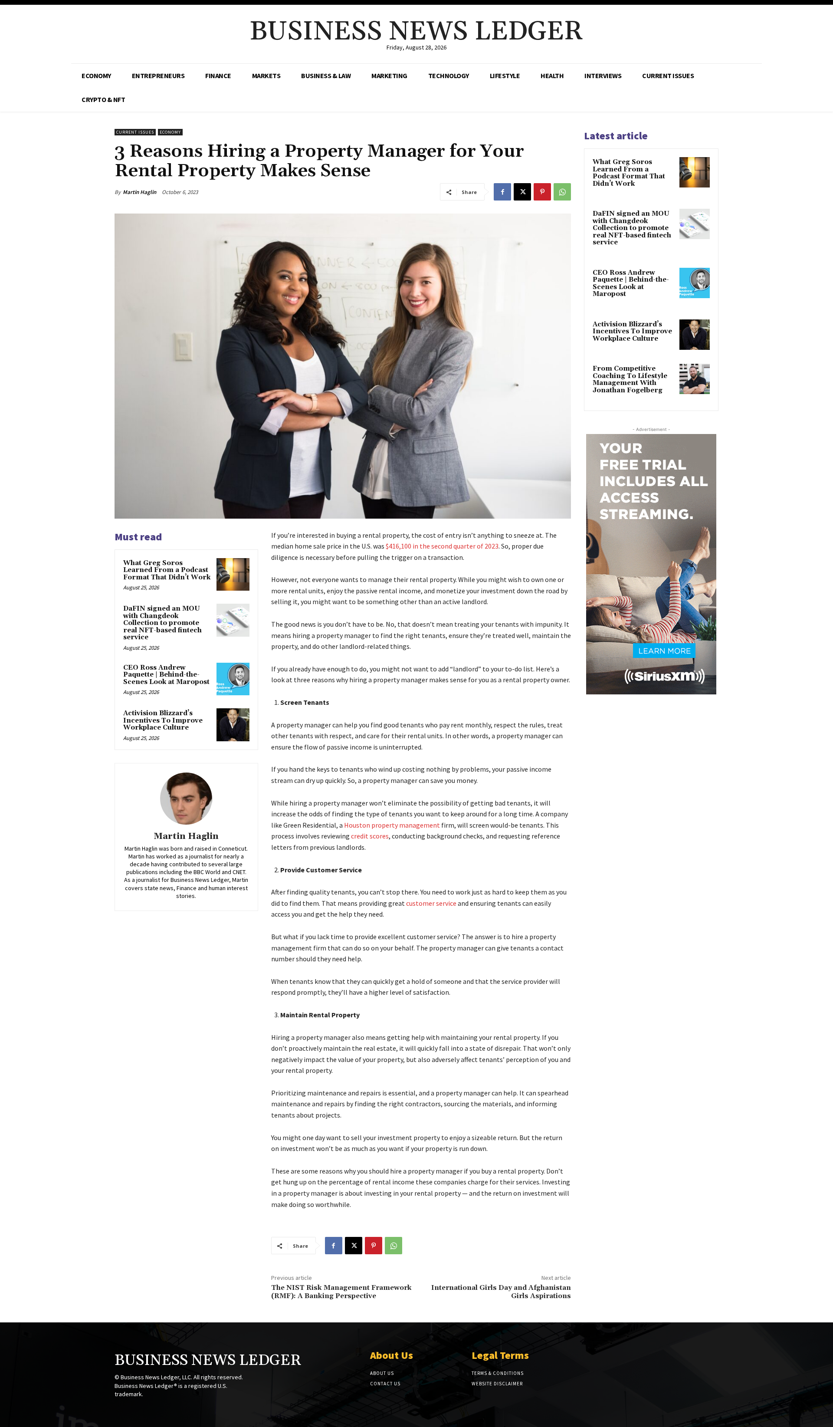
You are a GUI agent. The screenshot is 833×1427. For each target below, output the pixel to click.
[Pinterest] (542, 192)
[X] (522, 192)
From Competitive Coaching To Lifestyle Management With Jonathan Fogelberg (630, 380)
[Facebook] (502, 192)
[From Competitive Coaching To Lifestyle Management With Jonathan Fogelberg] (694, 379)
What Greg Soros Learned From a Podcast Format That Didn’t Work (166, 570)
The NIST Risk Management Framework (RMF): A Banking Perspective (341, 1291)
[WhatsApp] (562, 192)
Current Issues (135, 132)
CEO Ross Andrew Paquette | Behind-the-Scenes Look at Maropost (166, 675)
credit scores (370, 836)
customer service (431, 903)
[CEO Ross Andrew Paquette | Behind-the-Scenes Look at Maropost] (232, 679)
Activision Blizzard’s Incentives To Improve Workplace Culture (163, 720)
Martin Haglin (139, 192)
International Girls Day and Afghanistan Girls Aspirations (501, 1291)
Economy (170, 132)
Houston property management (392, 825)
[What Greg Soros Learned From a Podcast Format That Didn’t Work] (232, 574)
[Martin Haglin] (186, 799)
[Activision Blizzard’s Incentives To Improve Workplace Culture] (232, 724)
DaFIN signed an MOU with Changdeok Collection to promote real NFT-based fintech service (162, 623)
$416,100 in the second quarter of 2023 (442, 546)
